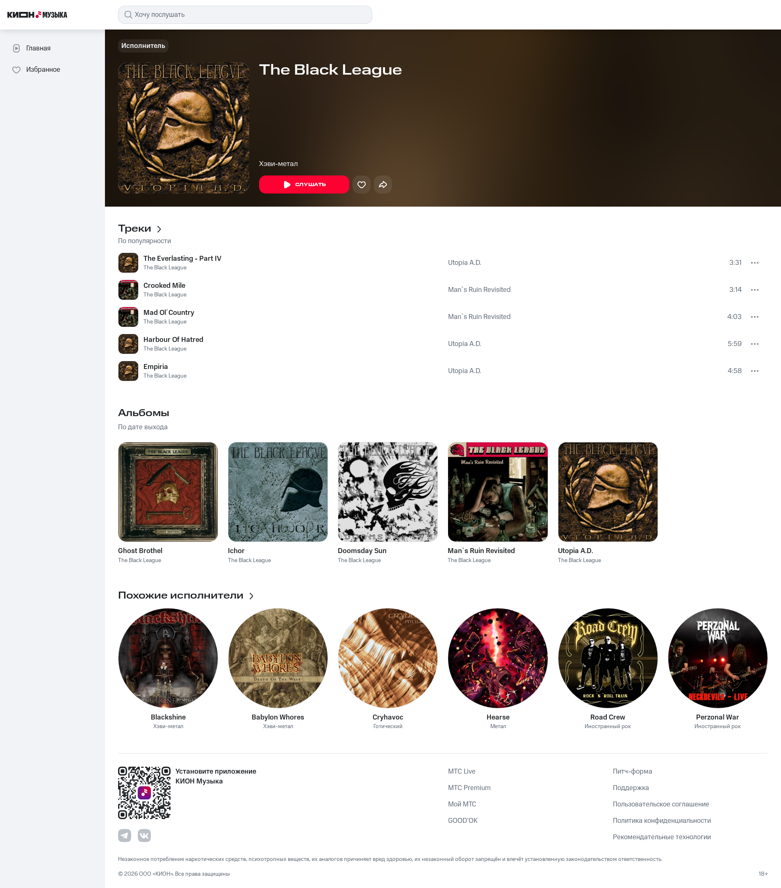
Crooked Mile (164, 286)
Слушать (310, 184)
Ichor (236, 551)
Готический (388, 726)
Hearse (498, 717)
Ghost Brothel (140, 551)
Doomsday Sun (362, 551)
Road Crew (607, 717)
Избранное (43, 70)
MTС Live (462, 771)
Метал (498, 726)
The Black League (165, 268)
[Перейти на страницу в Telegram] (124, 835)
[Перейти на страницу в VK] (144, 835)
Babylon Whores (278, 717)
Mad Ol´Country (168, 313)
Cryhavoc (388, 717)
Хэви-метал (278, 164)
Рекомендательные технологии (662, 837)
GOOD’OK (463, 821)
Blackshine (168, 717)
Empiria (155, 367)
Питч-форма (632, 771)
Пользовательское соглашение (661, 804)
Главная (38, 48)
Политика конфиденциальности (662, 821)
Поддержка (631, 788)
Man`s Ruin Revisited (479, 290)
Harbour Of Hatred (173, 340)
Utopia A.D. (464, 263)
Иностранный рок (608, 726)
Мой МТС (462, 804)
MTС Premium (469, 788)
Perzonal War (717, 717)
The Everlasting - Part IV (182, 259)
